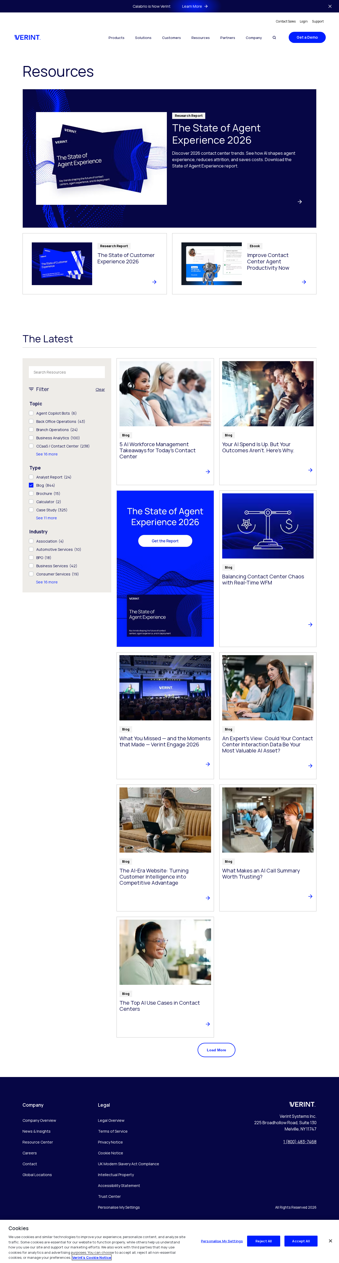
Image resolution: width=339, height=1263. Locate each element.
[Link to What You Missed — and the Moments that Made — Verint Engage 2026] (165, 716)
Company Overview (39, 1120)
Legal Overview (111, 1120)
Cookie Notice (110, 1152)
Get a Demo (307, 37)
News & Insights (37, 1131)
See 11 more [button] (46, 517)
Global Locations (37, 1174)
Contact (30, 1163)
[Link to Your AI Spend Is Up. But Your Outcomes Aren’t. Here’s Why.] (268, 421)
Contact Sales (286, 21)
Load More (216, 1050)
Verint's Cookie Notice (91, 1257)
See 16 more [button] (47, 454)
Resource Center (38, 1142)
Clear (100, 389)
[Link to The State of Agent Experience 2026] (169, 158)
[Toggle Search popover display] (274, 37)
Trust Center (109, 1196)
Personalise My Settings (119, 1207)
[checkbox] (67, 413)
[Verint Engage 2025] (165, 569)
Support (318, 21)
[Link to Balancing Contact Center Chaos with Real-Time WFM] (268, 569)
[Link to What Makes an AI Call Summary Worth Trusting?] (268, 848)
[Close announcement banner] (330, 6)
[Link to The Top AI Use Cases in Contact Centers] (165, 977)
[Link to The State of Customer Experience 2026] (95, 263)
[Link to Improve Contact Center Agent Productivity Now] (244, 263)
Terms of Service (113, 1131)
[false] (330, 1241)
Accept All (301, 1240)
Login (304, 21)
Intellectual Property (116, 1174)
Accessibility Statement (119, 1185)
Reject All (264, 1240)
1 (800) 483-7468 (299, 1142)
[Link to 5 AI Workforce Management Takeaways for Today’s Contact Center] (165, 421)
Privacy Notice (110, 1142)
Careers (30, 1152)
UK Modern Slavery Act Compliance (128, 1163)
